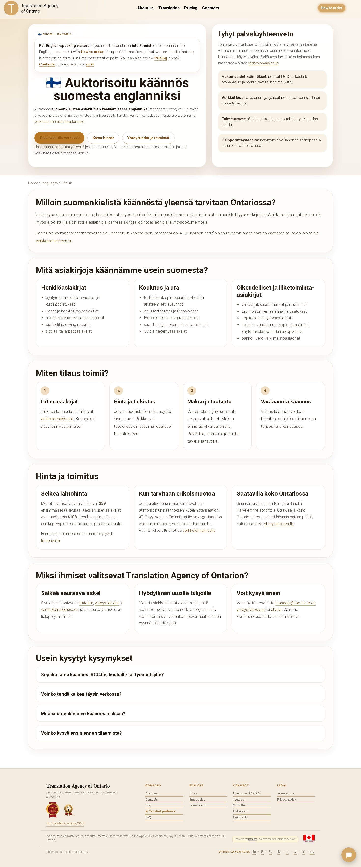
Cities (193, 793)
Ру (270, 851)
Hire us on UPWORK (247, 793)
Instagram (240, 811)
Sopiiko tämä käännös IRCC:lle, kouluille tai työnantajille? (102, 674)
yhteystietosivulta (279, 523)
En (254, 851)
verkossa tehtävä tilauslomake (59, 121)
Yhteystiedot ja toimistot (148, 138)
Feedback (240, 817)
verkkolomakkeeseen (59, 609)
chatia (276, 609)
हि (303, 851)
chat (90, 64)
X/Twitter (239, 805)
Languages (49, 183)
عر (295, 851)
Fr (262, 851)
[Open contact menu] (348, 854)
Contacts (210, 8)
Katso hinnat (103, 138)
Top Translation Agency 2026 (65, 823)
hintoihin (86, 603)
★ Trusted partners (160, 811)
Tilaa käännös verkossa (59, 137)
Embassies (197, 799)
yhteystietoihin (107, 603)
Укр (312, 851)
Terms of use (285, 793)
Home (33, 183)
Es (278, 851)
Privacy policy (286, 799)
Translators (197, 805)
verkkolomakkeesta (53, 240)
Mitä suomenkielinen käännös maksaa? (83, 713)
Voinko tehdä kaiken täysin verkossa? (81, 694)
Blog (148, 805)
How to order (331, 8)
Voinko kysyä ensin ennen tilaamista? (81, 733)
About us (145, 8)
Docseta (252, 839)
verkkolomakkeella (263, 63)
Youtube (238, 799)
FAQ (148, 817)
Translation (169, 8)
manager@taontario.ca (295, 603)
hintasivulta (50, 540)
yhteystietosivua (251, 609)
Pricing (190, 8)
